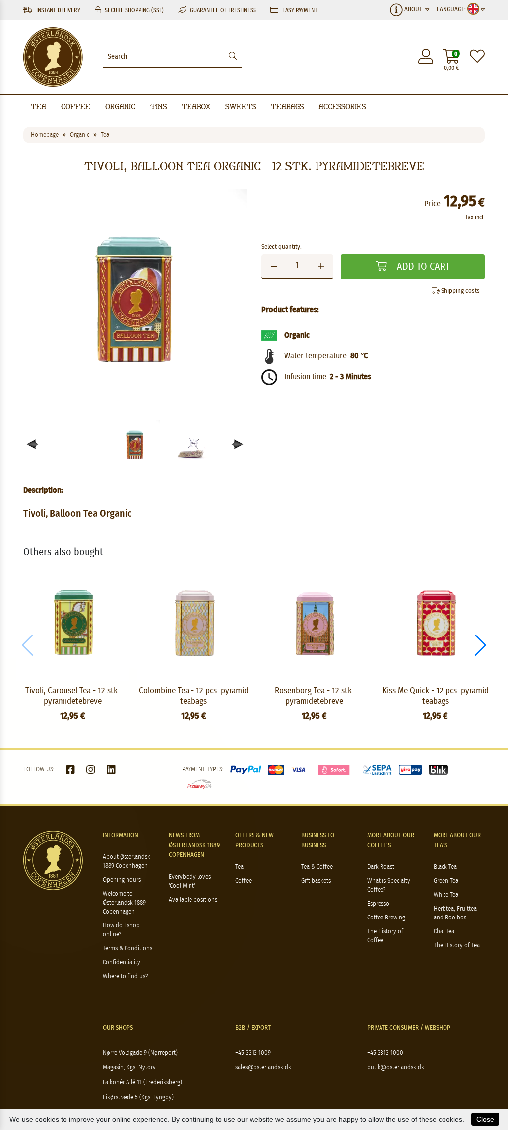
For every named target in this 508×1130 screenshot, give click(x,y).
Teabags (287, 106)
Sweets (240, 106)
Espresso (378, 904)
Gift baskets (316, 881)
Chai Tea (444, 931)
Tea (38, 106)
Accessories (342, 106)
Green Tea (446, 881)
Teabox (196, 106)
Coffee (75, 106)
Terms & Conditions (127, 948)
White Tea (446, 895)
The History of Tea (457, 945)
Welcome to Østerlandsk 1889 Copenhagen (124, 903)
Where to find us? (125, 976)
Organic (120, 106)
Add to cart (422, 267)
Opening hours (122, 880)
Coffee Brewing (386, 918)
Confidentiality (121, 962)
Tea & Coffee (317, 867)
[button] (238, 444)
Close (485, 1119)
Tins (158, 106)
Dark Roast (380, 867)
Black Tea (445, 867)
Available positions (193, 900)
